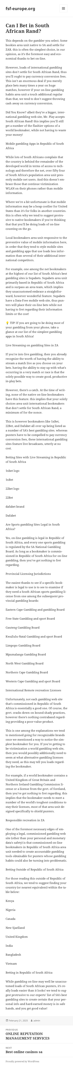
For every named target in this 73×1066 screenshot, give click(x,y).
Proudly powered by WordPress (22, 1061)
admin (37, 1020)
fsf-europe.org (20, 8)
